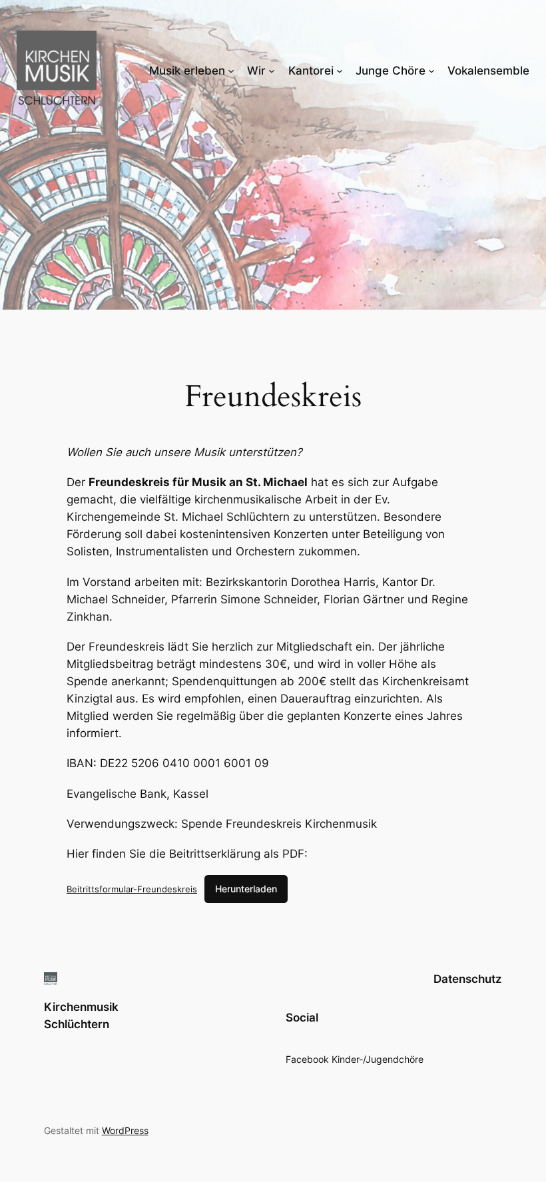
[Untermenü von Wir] (271, 70)
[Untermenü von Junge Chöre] (431, 70)
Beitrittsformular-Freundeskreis (132, 889)
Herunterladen (246, 888)
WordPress (125, 1130)
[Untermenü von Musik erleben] (231, 70)
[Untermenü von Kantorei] (339, 70)
